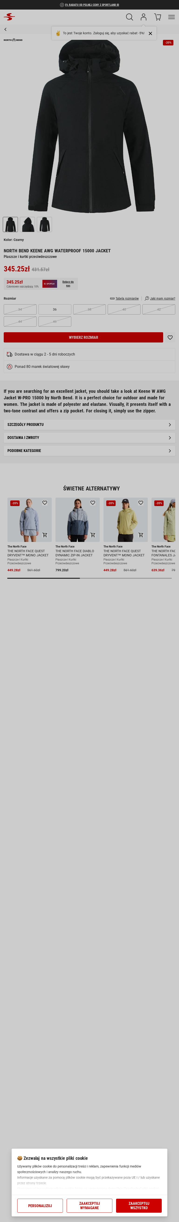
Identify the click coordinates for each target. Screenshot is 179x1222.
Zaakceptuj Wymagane (89, 1205)
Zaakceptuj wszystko (139, 1205)
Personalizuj (40, 1206)
